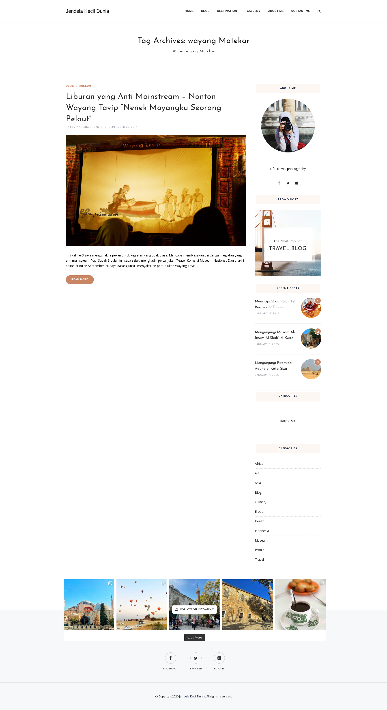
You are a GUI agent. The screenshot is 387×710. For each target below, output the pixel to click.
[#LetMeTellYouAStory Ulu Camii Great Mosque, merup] (247, 604)
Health (259, 521)
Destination (227, 11)
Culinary (260, 502)
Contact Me (300, 11)
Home (189, 11)
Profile (259, 550)
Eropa (259, 511)
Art (257, 473)
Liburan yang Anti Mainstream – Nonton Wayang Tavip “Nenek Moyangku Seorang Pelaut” (143, 108)
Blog (205, 11)
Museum (85, 86)
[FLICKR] (219, 655)
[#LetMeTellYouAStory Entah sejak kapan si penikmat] (300, 604)
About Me (276, 11)
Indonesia (262, 531)
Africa (259, 463)
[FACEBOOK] (170, 655)
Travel (259, 559)
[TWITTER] (196, 655)
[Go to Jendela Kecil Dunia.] (174, 51)
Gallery (253, 11)
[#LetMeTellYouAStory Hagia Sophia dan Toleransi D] (89, 604)
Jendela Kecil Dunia (87, 11)
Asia (258, 483)
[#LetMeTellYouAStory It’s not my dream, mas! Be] (141, 604)
